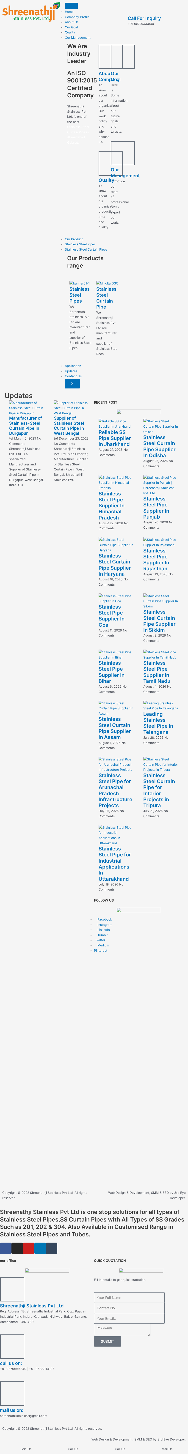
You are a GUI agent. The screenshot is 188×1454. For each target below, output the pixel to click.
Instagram (104, 925)
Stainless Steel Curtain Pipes (86, 249)
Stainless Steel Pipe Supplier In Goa (111, 616)
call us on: (11, 1363)
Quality (70, 32)
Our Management (78, 37)
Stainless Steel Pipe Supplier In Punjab (156, 508)
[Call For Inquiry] (133, 8)
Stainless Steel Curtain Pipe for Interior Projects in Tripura (159, 790)
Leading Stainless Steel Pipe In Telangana (158, 723)
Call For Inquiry (144, 18)
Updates (71, 371)
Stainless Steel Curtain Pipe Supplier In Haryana (115, 565)
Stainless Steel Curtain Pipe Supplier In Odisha (159, 446)
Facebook (104, 919)
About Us (71, 22)
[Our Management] (123, 153)
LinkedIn (103, 930)
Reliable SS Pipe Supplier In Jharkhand (115, 438)
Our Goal (71, 27)
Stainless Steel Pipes (80, 244)
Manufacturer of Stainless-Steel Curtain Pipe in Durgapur (25, 425)
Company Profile (77, 17)
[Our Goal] (123, 57)
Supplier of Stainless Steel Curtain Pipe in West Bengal (69, 425)
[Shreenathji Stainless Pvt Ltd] (12, 1289)
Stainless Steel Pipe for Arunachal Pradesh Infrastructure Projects (115, 790)
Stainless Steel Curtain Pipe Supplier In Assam (115, 728)
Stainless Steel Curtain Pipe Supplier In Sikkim (159, 621)
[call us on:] (12, 1346)
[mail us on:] (12, 1393)
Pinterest (100, 950)
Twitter (99, 940)
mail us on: (11, 1410)
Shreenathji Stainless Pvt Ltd (32, 1306)
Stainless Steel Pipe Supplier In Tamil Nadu (156, 672)
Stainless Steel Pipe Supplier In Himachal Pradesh (111, 506)
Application (73, 366)
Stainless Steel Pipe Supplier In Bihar (111, 672)
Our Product (74, 239)
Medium (103, 945)
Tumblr (102, 935)
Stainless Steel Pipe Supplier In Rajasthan (156, 560)
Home (69, 12)
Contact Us (73, 376)
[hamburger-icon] (71, 6)
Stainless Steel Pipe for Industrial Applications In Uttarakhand (115, 864)
